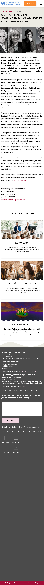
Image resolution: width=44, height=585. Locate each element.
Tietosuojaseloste (31, 427)
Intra (19, 427)
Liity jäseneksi (11, 583)
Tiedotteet (6, 11)
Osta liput (30, 4)
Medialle (12, 427)
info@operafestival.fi (29, 371)
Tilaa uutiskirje (33, 583)
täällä (23, 386)
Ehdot (4, 427)
